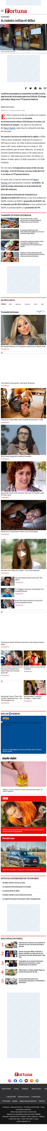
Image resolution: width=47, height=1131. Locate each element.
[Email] (45, 88)
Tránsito (42, 1101)
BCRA (35, 304)
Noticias (25, 1088)
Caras (16, 1088)
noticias (23, 719)
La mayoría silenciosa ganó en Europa (17, 886)
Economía (27, 304)
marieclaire (23, 759)
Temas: (3, 304)
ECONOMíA (5, 17)
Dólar (10, 304)
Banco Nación (10, 128)
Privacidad (6, 1101)
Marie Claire (36, 1088)
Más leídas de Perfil (12, 938)
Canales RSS (11, 1096)
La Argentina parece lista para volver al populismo (21, 899)
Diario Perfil (6, 1088)
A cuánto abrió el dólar (11, 890)
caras (23, 799)
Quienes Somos (23, 1096)
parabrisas (23, 839)
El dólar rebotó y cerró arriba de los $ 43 (17, 895)
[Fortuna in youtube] (26, 1081)
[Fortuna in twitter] (20, 1081)
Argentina (18, 304)
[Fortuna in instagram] (9, 1081)
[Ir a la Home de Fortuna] (16, 11)
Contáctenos (35, 1096)
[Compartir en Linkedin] (40, 88)
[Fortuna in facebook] (15, 1081)
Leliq (42, 304)
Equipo (14, 1101)
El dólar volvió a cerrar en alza (14, 882)
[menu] (2, 10)
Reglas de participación (28, 1101)
